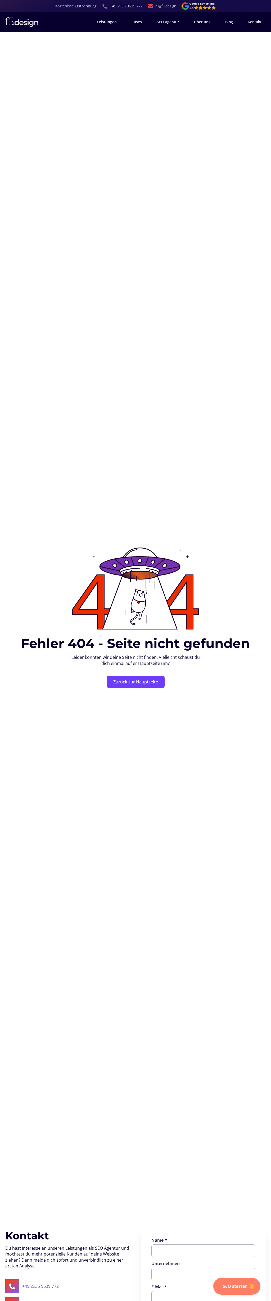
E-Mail (159, 1287)
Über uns (202, 21)
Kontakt (254, 21)
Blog (229, 21)
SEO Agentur (168, 21)
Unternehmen (165, 1263)
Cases (137, 21)
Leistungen (107, 21)
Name (159, 1240)
